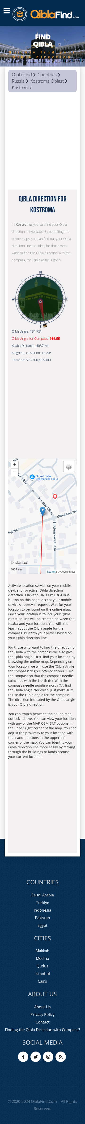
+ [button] (14, 465)
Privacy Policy (42, 1014)
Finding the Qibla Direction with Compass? (42, 1029)
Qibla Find (22, 75)
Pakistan (42, 917)
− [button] (14, 472)
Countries (47, 75)
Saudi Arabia (42, 895)
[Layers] (69, 466)
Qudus (42, 966)
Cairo (42, 981)
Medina (42, 958)
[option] (42, 46)
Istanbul (42, 973)
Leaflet (51, 571)
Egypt (42, 925)
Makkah (42, 950)
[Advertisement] (42, 142)
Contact (43, 1022)
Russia (18, 81)
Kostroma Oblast (47, 81)
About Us (42, 1006)
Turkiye (42, 902)
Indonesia (42, 910)
